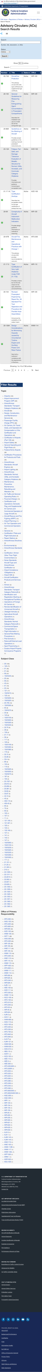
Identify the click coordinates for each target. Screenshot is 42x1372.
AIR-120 (7, 943)
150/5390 (7, 855)
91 (5, 668)
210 (5, 869)
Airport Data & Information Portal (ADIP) (13, 1205)
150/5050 (7, 771)
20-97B (6, 237)
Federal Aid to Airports (12, 450)
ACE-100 (7, 931)
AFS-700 (7, 1032)
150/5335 (7, 852)
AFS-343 (7, 1086)
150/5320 (7, 722)
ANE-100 (7, 1144)
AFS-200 (7, 924)
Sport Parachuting (10, 646)
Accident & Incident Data (9, 1201)
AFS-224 (7, 1076)
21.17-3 (6, 264)
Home (4, 19)
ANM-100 (7, 934)
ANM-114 (7, 995)
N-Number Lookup (7, 1292)
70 (5, 808)
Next (37, 370)
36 (5, 737)
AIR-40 (6, 1010)
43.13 (6, 796)
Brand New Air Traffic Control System (13, 1264)
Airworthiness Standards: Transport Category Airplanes (11, 406)
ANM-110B (8, 1147)
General (7, 531)
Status (26, 73)
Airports (7, 396)
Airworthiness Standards (13, 548)
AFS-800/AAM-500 (11, 1093)
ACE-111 (7, 990)
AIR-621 (7, 1122)
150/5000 (7, 720)
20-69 (6, 211)
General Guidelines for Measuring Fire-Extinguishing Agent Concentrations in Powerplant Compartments (17, 103)
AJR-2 (6, 1015)
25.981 (6, 789)
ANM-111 (7, 970)
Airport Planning (10, 521)
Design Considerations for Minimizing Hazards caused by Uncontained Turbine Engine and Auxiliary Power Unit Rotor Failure (17, 338)
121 (5, 691)
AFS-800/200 (9, 1091)
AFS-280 (7, 1081)
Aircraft (6, 411)
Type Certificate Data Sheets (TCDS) (12, 1220)
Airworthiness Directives (13, 540)
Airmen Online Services (8, 1288)
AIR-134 (7, 1105)
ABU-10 (7, 1051)
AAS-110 (7, 1022)
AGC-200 (7, 1095)
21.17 (6, 735)
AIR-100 (7, 946)
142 (5, 838)
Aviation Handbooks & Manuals (11, 1240)
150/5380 (7, 749)
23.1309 (7, 872)
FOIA (3, 1342)
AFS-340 (7, 980)
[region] (21, 216)
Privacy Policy (6, 1356)
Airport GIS (8, 575)
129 (5, 742)
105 (5, 813)
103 (5, 764)
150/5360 (7, 747)
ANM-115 (7, 963)
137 (5, 833)
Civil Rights (5, 1338)
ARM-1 (6, 1157)
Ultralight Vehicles (10, 612)
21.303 (6, 867)
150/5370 (7, 710)
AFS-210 (7, 1002)
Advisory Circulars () (32, 19)
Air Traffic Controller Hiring (9, 1272)
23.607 (6, 882)
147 (5, 840)
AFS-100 (7, 1000)
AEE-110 (7, 1059)
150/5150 (7, 845)
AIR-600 (7, 929)
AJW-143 (7, 1137)
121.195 (7, 820)
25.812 (6, 784)
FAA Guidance (6, 1248)
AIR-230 (7, 1117)
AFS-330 (7, 1029)
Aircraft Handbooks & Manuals (10, 1233)
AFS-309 (7, 1083)
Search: (4, 40)
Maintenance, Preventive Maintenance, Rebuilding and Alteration (9, 486)
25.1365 (7, 906)
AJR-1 (6, 985)
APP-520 (7, 1154)
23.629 (6, 884)
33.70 (6, 727)
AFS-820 (7, 968)
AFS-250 (7, 1005)
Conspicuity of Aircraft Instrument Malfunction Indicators (17, 216)
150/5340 (7, 725)
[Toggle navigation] (38, 13)
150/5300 (7, 705)
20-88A (6, 129)
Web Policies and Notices (9, 1364)
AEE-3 (6, 1061)
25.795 (6, 703)
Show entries (21, 63)
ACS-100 (7, 1024)
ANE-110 (7, 958)
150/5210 (7, 693)
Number (4, 73)
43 (5, 683)
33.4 (5, 759)
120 (5, 666)
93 (5, 811)
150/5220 (7, 700)
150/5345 (7, 676)
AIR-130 (7, 951)
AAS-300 (7, 939)
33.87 (6, 793)
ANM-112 (7, 973)
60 (5, 806)
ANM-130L (8, 1152)
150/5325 (7, 850)
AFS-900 (7, 1037)
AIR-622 (7, 1125)
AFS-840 (7, 1034)
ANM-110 (7, 953)
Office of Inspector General (10, 1353)
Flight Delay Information (9, 1212)
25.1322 (7, 892)
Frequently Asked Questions (10, 1299)
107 (5, 816)
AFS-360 (7, 1088)
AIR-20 (6, 1113)
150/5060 (7, 843)
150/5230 (7, 847)
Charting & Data (6, 1209)
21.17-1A (7, 191)
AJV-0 (6, 1132)
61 (5, 686)
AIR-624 (7, 1012)
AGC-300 (7, 1098)
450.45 (6, 803)
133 (5, 828)
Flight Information (10, 631)
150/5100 (7, 717)
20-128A (7, 325)
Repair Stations (9, 538)
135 (5, 695)
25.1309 (7, 889)
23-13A (6, 149)
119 (5, 767)
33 (5, 713)
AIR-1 (6, 1100)
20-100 (6, 94)
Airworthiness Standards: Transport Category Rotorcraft (11, 589)
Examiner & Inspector (8, 1244)
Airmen (6, 585)
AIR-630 (7, 1127)
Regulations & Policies (16, 19)
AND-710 (7, 1142)
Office (33, 73)
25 (5, 678)
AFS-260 (7, 1078)
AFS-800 (7, 926)
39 (5, 730)
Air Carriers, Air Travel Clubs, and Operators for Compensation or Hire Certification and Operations (13, 430)
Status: (3, 49)
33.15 (6, 754)
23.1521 (7, 781)
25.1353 (7, 896)
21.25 (6, 865)
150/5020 (7, 769)
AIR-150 (7, 1110)
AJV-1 (6, 1135)
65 (5, 708)
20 (5, 664)
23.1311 (7, 874)
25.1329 (7, 894)
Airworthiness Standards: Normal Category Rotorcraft (11, 621)
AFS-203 (7, 1071)
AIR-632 (7, 1130)
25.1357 (7, 899)
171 (5, 860)
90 (5, 673)
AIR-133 (7, 1103)
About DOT (5, 1330)
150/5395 (7, 857)
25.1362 (7, 904)
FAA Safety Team (7, 1296)
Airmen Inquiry (6, 1285)
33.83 (6, 791)
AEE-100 (7, 988)
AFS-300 (7, 919)
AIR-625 (7, 978)
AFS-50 (7, 1007)
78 (32, 370)
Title (13, 73)
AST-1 (6, 936)
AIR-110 (7, 961)
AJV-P (6, 1039)
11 (5, 818)
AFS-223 (7, 1073)
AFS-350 (7, 992)
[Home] (15, 13)
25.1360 (7, 901)
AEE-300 (7, 1064)
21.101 (6, 862)
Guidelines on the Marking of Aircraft (17, 131)
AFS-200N (8, 1068)
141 (5, 835)
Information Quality (7, 1345)
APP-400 (7, 965)
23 (5, 688)
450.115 (7, 801)
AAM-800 (7, 1019)
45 (5, 798)
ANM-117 (7, 1149)
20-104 (6, 292)
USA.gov (4, 1360)
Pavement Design (10, 499)
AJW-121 (7, 1041)
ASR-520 (7, 1159)
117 (5, 740)
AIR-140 (7, 1108)
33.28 (6, 757)
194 (5, 779)
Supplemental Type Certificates (11, 1216)
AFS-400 (7, 941)
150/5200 (7, 698)
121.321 (7, 823)
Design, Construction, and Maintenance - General (12, 415)
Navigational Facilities (12, 599)
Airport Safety (9, 442)
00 (5, 681)
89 (5, 762)
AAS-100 (7, 921)
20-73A (6, 76)
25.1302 (7, 887)
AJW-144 (7, 1140)
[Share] (1, 33)
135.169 (7, 830)
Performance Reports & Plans (10, 1251)
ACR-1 (6, 1054)
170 (5, 752)
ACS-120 (7, 1056)
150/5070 (7, 774)
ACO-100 (7, 997)
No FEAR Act (5, 1349)
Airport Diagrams (7, 1236)
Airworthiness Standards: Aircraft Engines (11, 464)
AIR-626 (7, 983)
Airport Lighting (9, 469)
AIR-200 (7, 975)
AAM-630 (7, 1046)
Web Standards (6, 1368)
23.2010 (7, 877)
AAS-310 (7, 1049)
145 (5, 715)
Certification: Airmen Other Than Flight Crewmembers (11, 555)
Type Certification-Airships (16, 194)
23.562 (6, 879)
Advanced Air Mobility (8, 1268)
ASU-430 (7, 1162)
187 (5, 776)
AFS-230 (7, 1027)
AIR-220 (7, 1115)
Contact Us (5, 1189)
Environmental (9, 545)
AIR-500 (7, 1120)
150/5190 (7, 744)
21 (5, 671)
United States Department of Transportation (16, 6)
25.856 (6, 786)
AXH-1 (6, 1017)
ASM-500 (7, 1044)
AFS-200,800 (9, 1066)
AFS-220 (7, 956)
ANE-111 (7, 948)
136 (5, 732)
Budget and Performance (9, 1334)
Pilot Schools (9, 639)
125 (5, 825)
